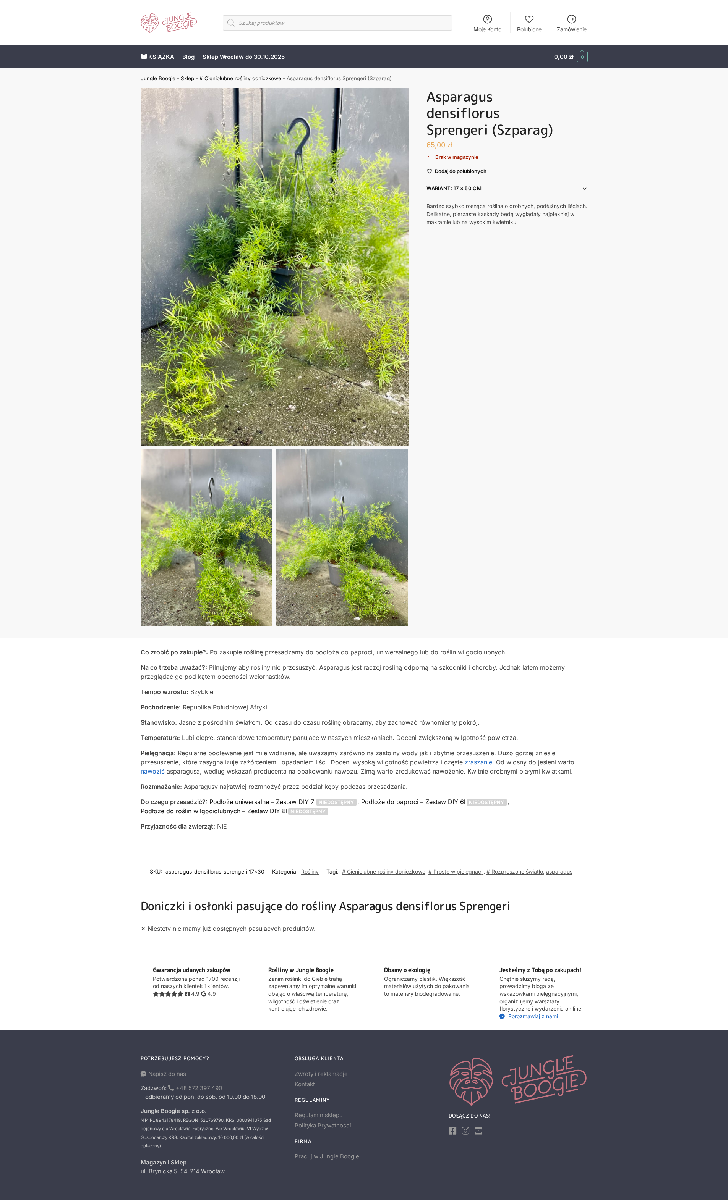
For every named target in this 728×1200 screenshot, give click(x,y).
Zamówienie (572, 29)
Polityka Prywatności (323, 1125)
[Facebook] (452, 1131)
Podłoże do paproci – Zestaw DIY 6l (413, 802)
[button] (570, 56)
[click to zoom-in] (275, 267)
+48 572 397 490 (199, 1088)
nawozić (153, 771)
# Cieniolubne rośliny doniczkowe (240, 78)
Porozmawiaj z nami (532, 1016)
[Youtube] (478, 1131)
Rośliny (310, 871)
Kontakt (305, 1084)
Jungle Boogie (158, 78)
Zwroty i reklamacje (321, 1073)
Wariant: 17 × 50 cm (454, 189)
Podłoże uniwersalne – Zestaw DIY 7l (262, 802)
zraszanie (478, 762)
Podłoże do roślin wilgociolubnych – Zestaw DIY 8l (214, 811)
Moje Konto (487, 29)
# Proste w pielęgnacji (455, 871)
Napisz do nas (167, 1073)
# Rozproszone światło (514, 871)
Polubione (529, 29)
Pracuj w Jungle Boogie (327, 1156)
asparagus (559, 871)
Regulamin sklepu (319, 1115)
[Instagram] (465, 1131)
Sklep (187, 78)
